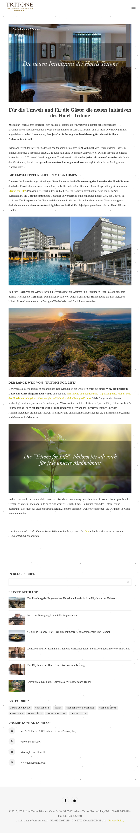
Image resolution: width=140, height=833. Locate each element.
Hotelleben (18, 34)
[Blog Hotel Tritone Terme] (64, 7)
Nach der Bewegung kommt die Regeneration (52, 615)
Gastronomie (42, 708)
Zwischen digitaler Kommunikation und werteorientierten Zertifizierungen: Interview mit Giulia (78, 648)
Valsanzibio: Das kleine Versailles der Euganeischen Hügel (59, 681)
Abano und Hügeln (20, 708)
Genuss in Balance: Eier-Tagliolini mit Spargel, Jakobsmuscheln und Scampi (68, 631)
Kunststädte (35, 713)
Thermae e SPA (78, 713)
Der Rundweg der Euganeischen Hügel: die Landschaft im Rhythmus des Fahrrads (72, 598)
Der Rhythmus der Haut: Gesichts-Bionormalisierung (56, 665)
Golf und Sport (107, 708)
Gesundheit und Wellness (26, 29)
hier (87, 531)
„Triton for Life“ (17, 190)
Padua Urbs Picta (56, 713)
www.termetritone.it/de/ (33, 762)
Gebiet (57, 708)
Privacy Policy (116, 820)
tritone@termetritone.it (32, 752)
